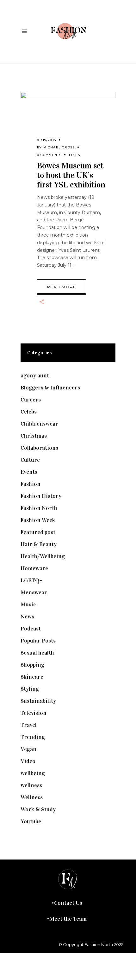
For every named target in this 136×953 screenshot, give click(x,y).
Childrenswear (39, 423)
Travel (29, 724)
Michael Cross (59, 147)
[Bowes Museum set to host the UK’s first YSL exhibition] (68, 121)
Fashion (30, 483)
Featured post (38, 532)
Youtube (31, 821)
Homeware (34, 568)
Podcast (31, 628)
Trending (33, 737)
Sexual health (37, 652)
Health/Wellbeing (43, 556)
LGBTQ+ (32, 580)
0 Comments (49, 155)
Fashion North (39, 508)
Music (28, 604)
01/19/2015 (46, 140)
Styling (30, 688)
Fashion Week (38, 520)
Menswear (34, 592)
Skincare (32, 676)
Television (33, 712)
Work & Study (38, 809)
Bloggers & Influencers (50, 387)
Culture (30, 459)
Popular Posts (38, 640)
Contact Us (68, 902)
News (27, 616)
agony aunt (35, 375)
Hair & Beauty (39, 544)
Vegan (28, 749)
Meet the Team (68, 918)
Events (29, 471)
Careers (31, 399)
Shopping (32, 664)
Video (28, 761)
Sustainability (38, 700)
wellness (31, 785)
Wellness (32, 797)
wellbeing (33, 773)
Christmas (34, 435)
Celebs (29, 411)
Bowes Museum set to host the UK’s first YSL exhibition (71, 175)
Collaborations (39, 447)
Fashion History (41, 496)
